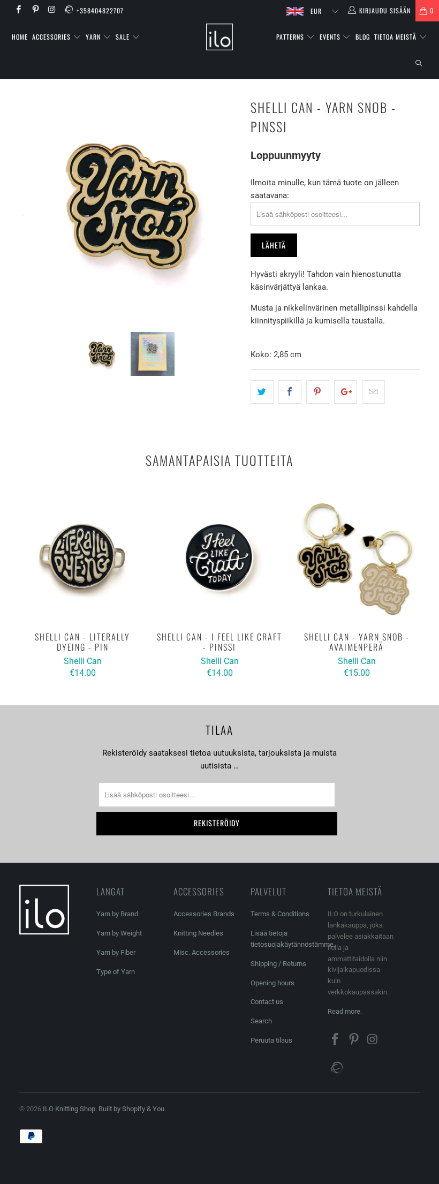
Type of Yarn (115, 972)
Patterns (291, 36)
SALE (124, 36)
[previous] (31, 205)
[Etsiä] (418, 63)
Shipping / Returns (278, 964)
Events (331, 36)
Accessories (52, 36)
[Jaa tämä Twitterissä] (262, 392)
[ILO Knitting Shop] (219, 36)
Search (261, 1021)
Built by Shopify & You (131, 1109)
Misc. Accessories (201, 952)
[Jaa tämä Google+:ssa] (345, 392)
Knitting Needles (198, 933)
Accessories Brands (203, 914)
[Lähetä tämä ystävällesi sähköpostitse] (373, 392)
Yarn (94, 36)
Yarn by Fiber (115, 952)
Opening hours (272, 983)
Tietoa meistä (396, 36)
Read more (344, 1011)
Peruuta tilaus (271, 1040)
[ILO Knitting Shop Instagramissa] (51, 10)
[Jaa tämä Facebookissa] (289, 392)
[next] (228, 205)
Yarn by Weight (119, 933)
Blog (362, 36)
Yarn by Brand (117, 914)
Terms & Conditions (280, 914)
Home (20, 36)
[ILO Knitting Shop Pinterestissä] (34, 10)
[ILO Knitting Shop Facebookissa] (17, 10)
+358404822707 (100, 10)
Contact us (267, 1002)
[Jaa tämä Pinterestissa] (317, 392)
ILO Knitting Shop (69, 1109)
